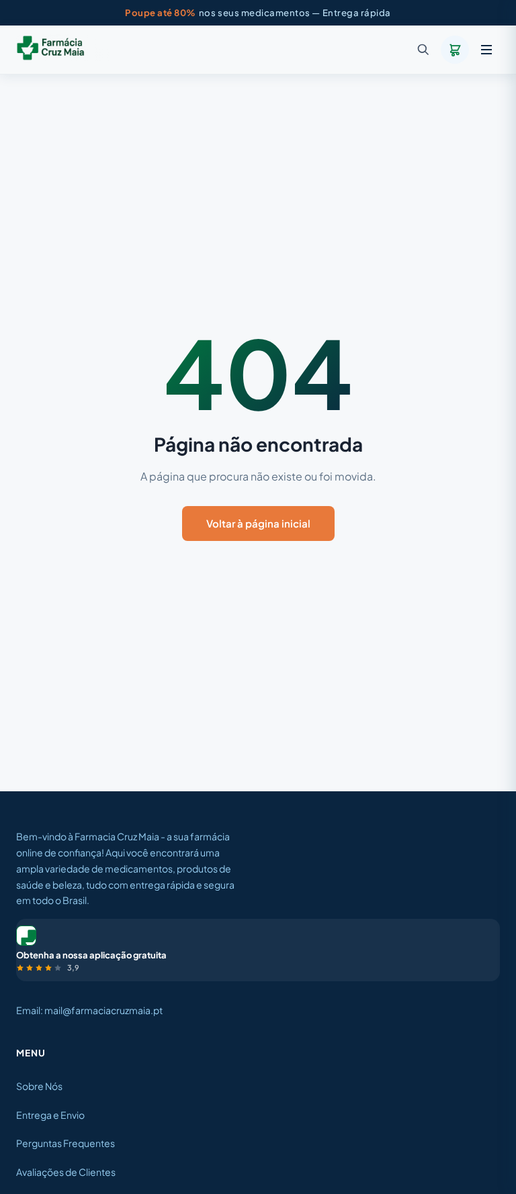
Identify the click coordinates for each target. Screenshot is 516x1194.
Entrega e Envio (50, 1115)
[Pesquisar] (423, 49)
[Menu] (486, 49)
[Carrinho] (455, 50)
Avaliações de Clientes (66, 1172)
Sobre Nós (39, 1086)
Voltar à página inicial (258, 523)
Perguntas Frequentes (65, 1143)
